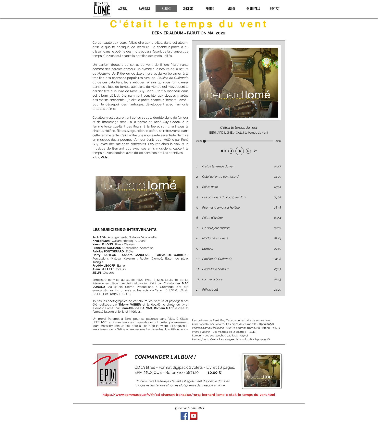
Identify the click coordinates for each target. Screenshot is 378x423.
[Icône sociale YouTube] (193, 416)
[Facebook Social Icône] (184, 416)
